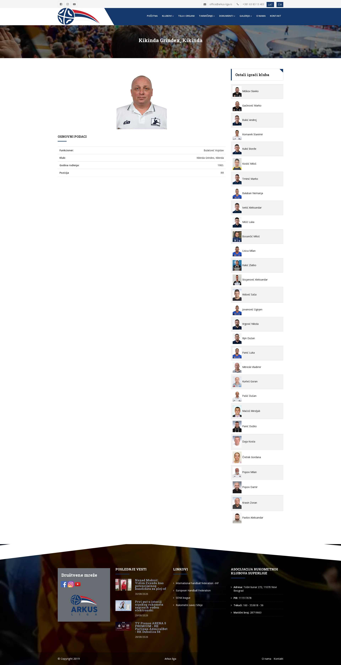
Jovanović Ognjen (252, 309)
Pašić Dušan (249, 395)
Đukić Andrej (249, 120)
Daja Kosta (248, 441)
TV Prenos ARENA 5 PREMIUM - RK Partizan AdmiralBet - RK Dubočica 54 (151, 627)
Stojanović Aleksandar (255, 279)
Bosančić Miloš (251, 236)
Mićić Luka (248, 222)
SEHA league (183, 597)
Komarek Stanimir (252, 134)
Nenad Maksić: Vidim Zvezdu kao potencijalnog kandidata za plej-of (150, 584)
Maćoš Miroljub (251, 411)
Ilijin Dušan (248, 338)
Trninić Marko (250, 178)
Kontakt (275, 15)
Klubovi (167, 15)
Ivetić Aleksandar (252, 207)
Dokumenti (226, 15)
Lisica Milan (249, 250)
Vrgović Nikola (250, 323)
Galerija (245, 15)
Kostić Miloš (249, 163)
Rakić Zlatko (249, 265)
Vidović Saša (249, 294)
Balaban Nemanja (252, 193)
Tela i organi (186, 15)
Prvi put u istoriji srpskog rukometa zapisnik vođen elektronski (149, 606)
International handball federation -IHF (197, 583)
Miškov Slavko (250, 91)
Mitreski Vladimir (251, 367)
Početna (152, 15)
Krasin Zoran (249, 502)
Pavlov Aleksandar (252, 517)
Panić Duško (249, 426)
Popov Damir (250, 487)
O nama (261, 15)
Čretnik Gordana (251, 457)
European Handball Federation (193, 590)
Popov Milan (249, 472)
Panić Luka (248, 352)
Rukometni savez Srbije (189, 605)
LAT (270, 4)
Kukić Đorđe (249, 148)
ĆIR (280, 4)
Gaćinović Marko (251, 105)
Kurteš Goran (250, 381)
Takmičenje (206, 15)
